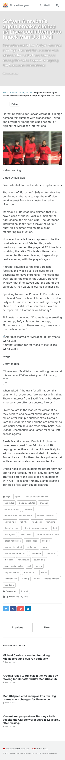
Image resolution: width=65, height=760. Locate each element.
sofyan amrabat (11, 572)
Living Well (41, 748)
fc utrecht (37, 522)
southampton (30, 572)
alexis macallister (27, 503)
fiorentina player (12, 528)
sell (29, 566)
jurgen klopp (31, 541)
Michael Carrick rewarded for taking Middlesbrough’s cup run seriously (26, 657)
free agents (9, 534)
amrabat (44, 503)
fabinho (24, 522)
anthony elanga (11, 509)
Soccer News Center (17, 748)
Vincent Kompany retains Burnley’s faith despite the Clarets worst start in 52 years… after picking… (31, 720)
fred (55, 528)
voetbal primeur (51, 578)
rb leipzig (8, 559)
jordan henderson (12, 541)
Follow (15, 104)
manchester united (13, 547)
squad (44, 572)
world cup (9, 585)
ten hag (25, 578)
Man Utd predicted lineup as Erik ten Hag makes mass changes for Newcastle (29, 697)
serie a (39, 566)
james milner (26, 534)
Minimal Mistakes (49, 753)
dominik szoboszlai (46, 515)
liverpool (46, 541)
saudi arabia (39, 559)
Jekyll (37, 753)
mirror (44, 547)
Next (47, 627)
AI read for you (19, 5)
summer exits (10, 578)
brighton (28, 509)
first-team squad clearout (36, 528)
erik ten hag (10, 522)
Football (45, 5)
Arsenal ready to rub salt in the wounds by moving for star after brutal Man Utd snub (30, 677)
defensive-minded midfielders (18, 515)
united (37, 578)
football (24, 591)
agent (17, 496)
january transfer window (48, 534)
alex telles (9, 503)
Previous (17, 627)
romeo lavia (23, 559)
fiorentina (50, 522)
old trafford (51, 553)
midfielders (32, 547)
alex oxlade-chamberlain (37, 496)
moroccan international (15, 553)
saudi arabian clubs (13, 566)
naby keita (36, 553)
